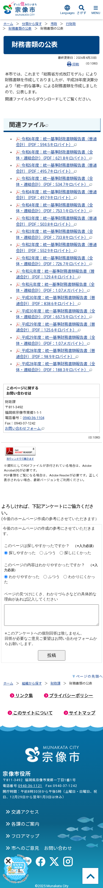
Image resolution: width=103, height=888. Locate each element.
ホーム (8, 24)
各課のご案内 (24, 824)
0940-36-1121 (30, 786)
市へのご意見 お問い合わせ (41, 848)
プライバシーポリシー (70, 695)
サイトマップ (81, 713)
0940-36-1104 (33, 418)
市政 (54, 24)
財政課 (55, 683)
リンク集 (23, 695)
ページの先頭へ (89, 676)
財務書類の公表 (20, 28)
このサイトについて (32, 713)
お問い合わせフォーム (23, 428)
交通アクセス (24, 812)
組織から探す (32, 683)
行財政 (71, 24)
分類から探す (32, 24)
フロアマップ (24, 836)
